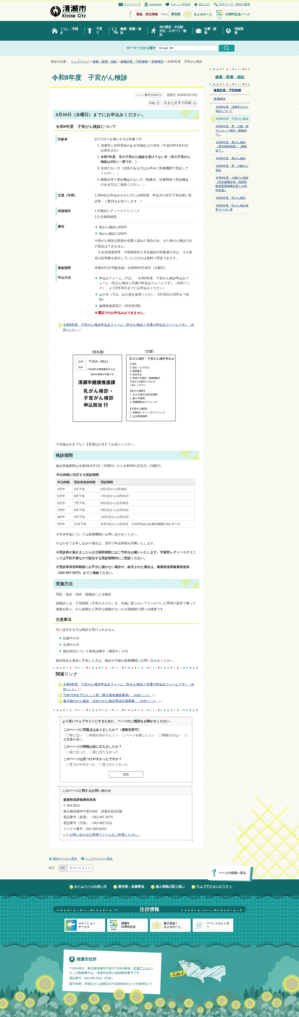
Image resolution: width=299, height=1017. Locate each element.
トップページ (80, 61)
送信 (126, 774)
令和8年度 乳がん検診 (231, 197)
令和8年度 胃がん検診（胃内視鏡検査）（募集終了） (231, 146)
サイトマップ (132, 4)
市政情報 (238, 30)
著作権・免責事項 (131, 886)
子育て (99, 30)
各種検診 (157, 61)
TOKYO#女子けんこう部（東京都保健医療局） (107, 695)
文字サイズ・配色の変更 (234, 4)
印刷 (152, 103)
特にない (75, 735)
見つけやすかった (82, 764)
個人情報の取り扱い (170, 886)
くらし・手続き (69, 30)
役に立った (77, 752)
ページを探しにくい (140, 735)
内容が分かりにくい (104, 735)
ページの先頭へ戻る (232, 873)
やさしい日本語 (181, 4)
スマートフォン (80, 868)
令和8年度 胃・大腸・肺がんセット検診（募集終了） (232, 130)
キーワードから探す (141, 48)
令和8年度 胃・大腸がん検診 (232, 168)
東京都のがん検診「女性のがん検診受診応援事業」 (110, 701)
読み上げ (204, 4)
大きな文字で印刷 (177, 103)
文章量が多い (73, 739)
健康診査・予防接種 (134, 61)
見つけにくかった (115, 764)
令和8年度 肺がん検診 (231, 158)
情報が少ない (171, 735)
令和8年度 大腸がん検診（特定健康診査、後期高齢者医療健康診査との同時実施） (232, 184)
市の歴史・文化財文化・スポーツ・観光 (172, 30)
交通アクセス (142, 968)
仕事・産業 (210, 30)
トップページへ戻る (99, 858)
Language (155, 4)
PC (63, 868)
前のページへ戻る (65, 858)
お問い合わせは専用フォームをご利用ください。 (105, 834)
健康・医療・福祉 (130, 30)
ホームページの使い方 (90, 886)
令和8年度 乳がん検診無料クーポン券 (232, 207)
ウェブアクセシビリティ (214, 886)
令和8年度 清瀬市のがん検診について (232, 109)
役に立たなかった (106, 752)
